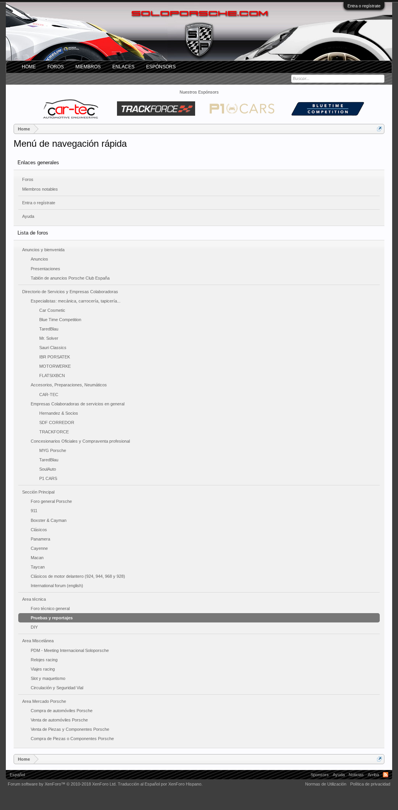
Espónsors (161, 67)
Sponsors (320, 774)
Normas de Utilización (325, 784)
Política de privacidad (370, 784)
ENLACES (123, 67)
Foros (27, 179)
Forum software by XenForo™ (62, 784)
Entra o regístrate (364, 5)
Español (17, 774)
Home (29, 67)
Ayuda (28, 216)
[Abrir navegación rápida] (379, 128)
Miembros (88, 67)
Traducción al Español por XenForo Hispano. (160, 784)
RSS (385, 774)
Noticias (356, 774)
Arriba (373, 774)
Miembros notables (40, 189)
